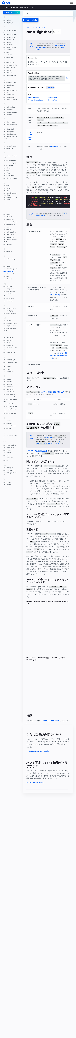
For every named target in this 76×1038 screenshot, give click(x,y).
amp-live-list (7, 279)
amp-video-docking (9, 445)
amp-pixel (6, 343)
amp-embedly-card (9, 146)
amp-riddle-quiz (8, 372)
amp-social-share (9, 394)
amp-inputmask (8, 234)
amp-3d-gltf (7, 20)
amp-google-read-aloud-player (10, 198)
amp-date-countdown (10, 125)
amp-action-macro (9, 47)
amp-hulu (6, 207)
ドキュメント (30, 28)
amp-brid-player (8, 94)
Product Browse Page (35, 100)
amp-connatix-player (10, 112)
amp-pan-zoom (8, 338)
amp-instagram (8, 237)
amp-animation (8, 62)
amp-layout (7, 266)
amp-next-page (8, 311)
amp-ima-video (8, 219)
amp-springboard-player (10, 400)
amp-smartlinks (8, 392)
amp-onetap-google (10, 323)
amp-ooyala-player (9, 326)
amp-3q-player (8, 23)
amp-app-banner (9, 67)
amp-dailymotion (9, 122)
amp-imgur (7, 229)
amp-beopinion (8, 85)
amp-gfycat (7, 188)
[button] (71, 2)
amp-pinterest (8, 340)
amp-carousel (8, 110)
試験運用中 (48, 438)
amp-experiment (9, 148)
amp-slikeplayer (8, 389)
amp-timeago (7, 423)
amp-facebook (8, 165)
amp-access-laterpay (10, 34)
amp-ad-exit (7, 50)
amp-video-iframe (9, 448)
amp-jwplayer (8, 251)
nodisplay (50, 87)
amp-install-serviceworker (10, 241)
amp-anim (6, 60)
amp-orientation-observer (10, 329)
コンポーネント (40, 28)
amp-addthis (7, 55)
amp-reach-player (9, 360)
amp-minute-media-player (10, 295)
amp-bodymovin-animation (10, 91)
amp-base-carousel (9, 82)
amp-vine (6, 455)
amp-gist (6, 190)
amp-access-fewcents (10, 31)
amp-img (6, 227)
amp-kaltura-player (9, 259)
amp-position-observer (10, 349)
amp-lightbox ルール (51, 721)
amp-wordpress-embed (10, 474)
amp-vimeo (7, 453)
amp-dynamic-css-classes (10, 138)
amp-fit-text (7, 168)
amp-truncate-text (9, 426)
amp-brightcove (8, 97)
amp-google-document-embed (10, 194)
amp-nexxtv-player (9, 313)
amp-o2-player (8, 321)
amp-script (7, 379)
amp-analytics (8, 57)
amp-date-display (9, 129)
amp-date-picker (8, 132)
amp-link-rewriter (9, 274)
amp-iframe (7, 214)
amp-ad (6, 52)
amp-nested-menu (9, 308)
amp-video (6, 450)
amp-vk (5, 460)
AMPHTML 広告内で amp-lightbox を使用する (58, 355)
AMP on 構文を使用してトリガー (53, 392)
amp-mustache (8, 301)
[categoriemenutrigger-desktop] (30, 20)
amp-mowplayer (8, 298)
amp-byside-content (10, 100)
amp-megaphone (9, 291)
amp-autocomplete (9, 75)
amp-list (6, 276)
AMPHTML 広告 (55, 295)
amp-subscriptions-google (10, 410)
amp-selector (7, 382)
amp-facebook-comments (10, 157)
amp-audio (7, 70)
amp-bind (6, 88)
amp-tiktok (6, 421)
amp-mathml (7, 286)
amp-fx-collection (9, 175)
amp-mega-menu (9, 289)
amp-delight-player (9, 134)
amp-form (6, 173)
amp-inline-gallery (9, 232)
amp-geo (6, 185)
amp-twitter (7, 428)
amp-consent (7, 115)
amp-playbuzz (8, 345)
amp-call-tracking (9, 107)
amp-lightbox (8, 271)
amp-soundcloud (9, 397)
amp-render (7, 369)
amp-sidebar (7, 384)
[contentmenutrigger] (48, 13)
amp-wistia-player (9, 470)
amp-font (6, 170)
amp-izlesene (7, 244)
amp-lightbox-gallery (10, 269)
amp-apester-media (10, 65)
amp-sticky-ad (8, 404)
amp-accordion (8, 45)
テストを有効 (48, 443)
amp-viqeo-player (9, 458)
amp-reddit (7, 367)
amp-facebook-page (10, 163)
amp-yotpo (7, 482)
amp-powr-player (9, 352)
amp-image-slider (9, 224)
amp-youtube (7, 485)
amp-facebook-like (9, 160)
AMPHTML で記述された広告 (37, 451)
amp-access (7, 42)
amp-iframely (7, 217)
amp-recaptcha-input (10, 363)
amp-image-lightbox (10, 222)
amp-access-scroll (9, 40)
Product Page (52, 100)
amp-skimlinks (8, 387)
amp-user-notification (10, 437)
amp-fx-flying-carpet (10, 178)
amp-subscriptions (9, 413)
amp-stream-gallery (10, 406)
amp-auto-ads (8, 72)
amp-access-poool (9, 37)
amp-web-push (8, 468)
